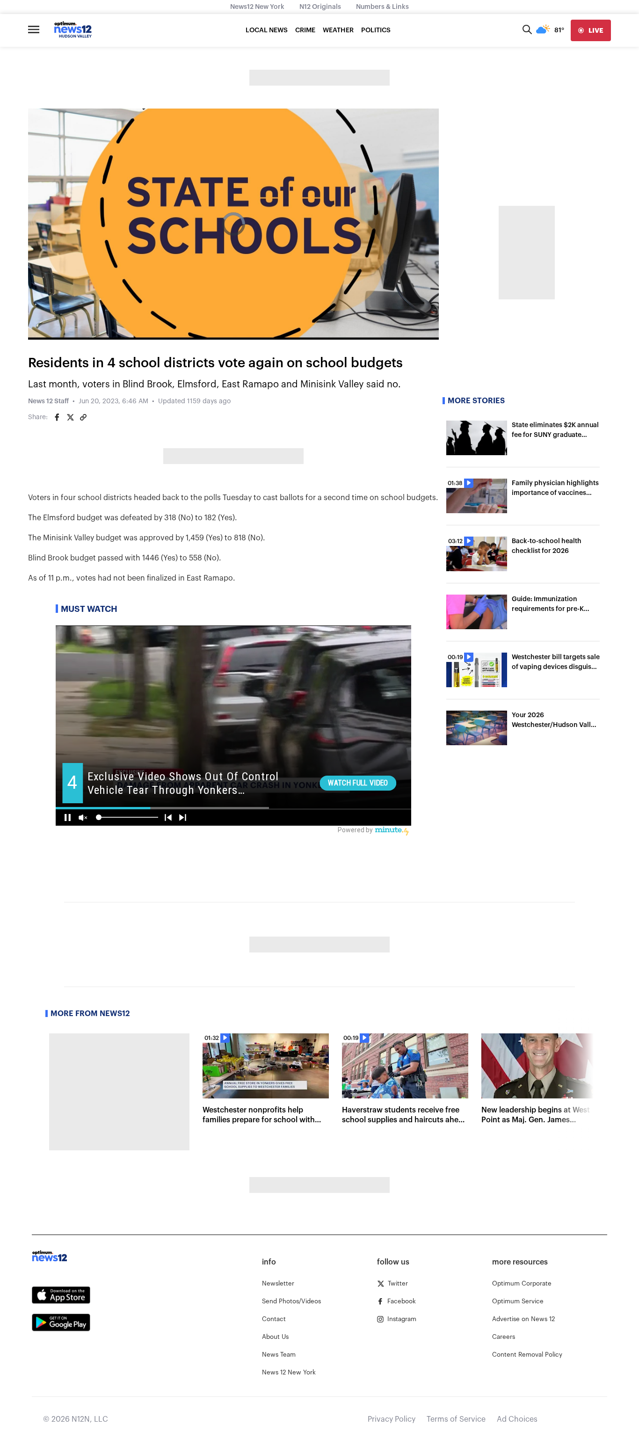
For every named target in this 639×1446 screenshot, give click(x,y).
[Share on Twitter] (70, 417)
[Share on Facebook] (57, 417)
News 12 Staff (48, 401)
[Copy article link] (83, 417)
